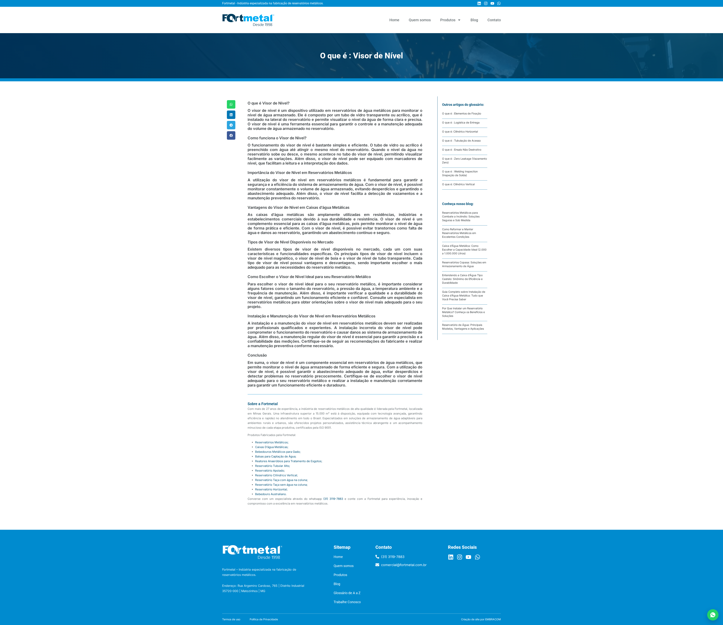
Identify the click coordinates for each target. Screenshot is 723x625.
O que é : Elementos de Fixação (461, 113)
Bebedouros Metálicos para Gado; (278, 452)
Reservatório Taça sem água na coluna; (281, 484)
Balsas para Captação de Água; (275, 456)
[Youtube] (492, 3)
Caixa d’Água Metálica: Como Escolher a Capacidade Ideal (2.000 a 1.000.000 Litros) (464, 249)
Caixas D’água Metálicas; (271, 447)
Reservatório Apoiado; (270, 470)
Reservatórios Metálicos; (272, 442)
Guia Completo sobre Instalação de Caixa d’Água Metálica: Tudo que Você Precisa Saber (463, 295)
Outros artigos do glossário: (463, 105)
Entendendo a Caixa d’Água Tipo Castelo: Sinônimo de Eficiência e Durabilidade (462, 279)
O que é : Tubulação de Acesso (461, 140)
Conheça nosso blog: (458, 204)
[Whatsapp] (499, 3)
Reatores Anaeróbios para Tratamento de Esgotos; (288, 461)
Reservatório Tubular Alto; (272, 466)
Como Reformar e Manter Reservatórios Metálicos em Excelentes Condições (459, 233)
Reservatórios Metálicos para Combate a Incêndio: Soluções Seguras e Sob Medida (461, 216)
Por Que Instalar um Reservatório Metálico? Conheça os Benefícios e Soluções (463, 312)
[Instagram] (486, 3)
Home (394, 20)
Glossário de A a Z (347, 593)
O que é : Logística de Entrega (461, 122)
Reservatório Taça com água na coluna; (281, 480)
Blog (474, 20)
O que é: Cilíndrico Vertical (458, 184)
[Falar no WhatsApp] (712, 614)
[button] (231, 104)
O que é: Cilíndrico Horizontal (460, 131)
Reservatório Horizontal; (271, 489)
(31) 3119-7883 (333, 499)
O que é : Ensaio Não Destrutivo (461, 149)
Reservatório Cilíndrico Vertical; (276, 475)
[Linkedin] (479, 3)
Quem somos (420, 20)
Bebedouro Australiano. (271, 494)
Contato (494, 20)
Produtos (447, 20)
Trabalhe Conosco (347, 602)
